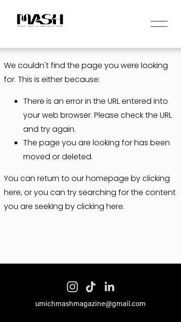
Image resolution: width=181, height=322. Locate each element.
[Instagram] (72, 287)
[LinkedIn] (109, 287)
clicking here (100, 206)
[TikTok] (91, 287)
